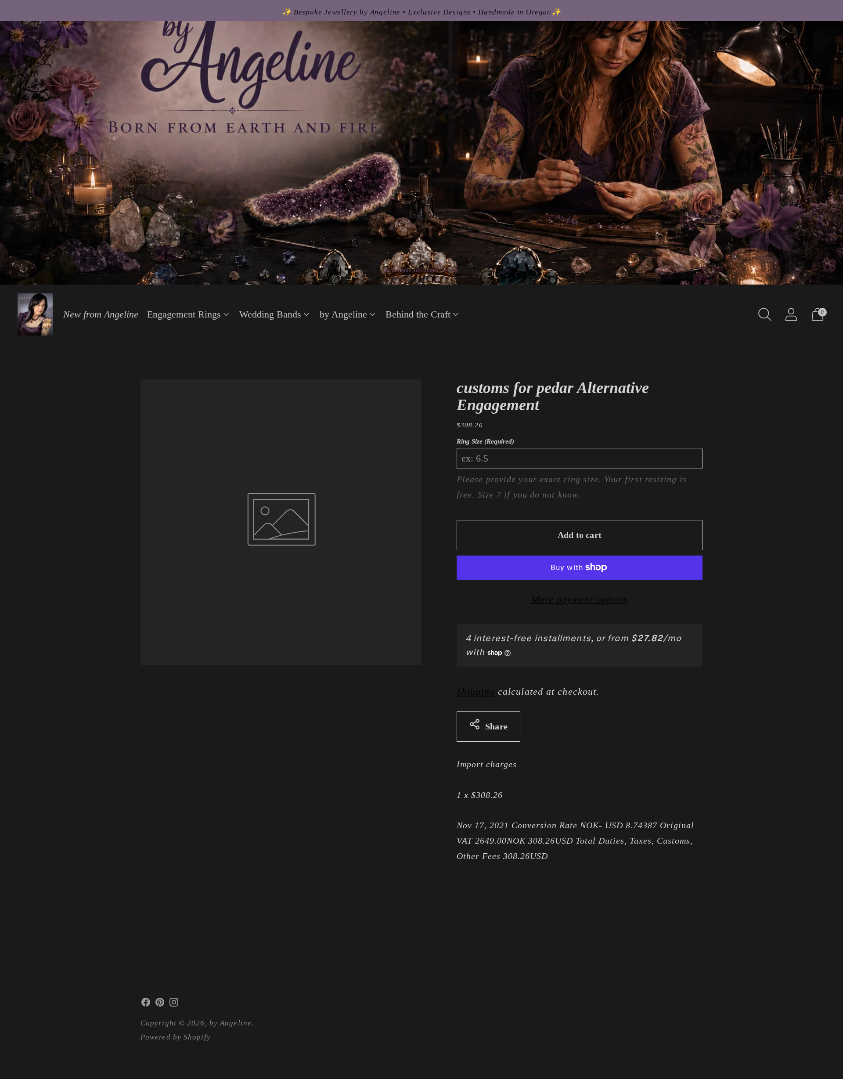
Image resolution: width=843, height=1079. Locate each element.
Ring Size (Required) (485, 441)
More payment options (579, 599)
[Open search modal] (765, 314)
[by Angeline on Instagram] (174, 1004)
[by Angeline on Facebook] (145, 1004)
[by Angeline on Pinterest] (160, 1004)
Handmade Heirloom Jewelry (422, 270)
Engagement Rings (184, 314)
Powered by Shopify (175, 1037)
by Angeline (343, 314)
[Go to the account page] (791, 314)
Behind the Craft (417, 314)
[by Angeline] (35, 314)
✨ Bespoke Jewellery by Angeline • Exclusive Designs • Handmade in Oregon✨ (421, 12)
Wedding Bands (270, 314)
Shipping (476, 691)
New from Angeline (100, 314)
